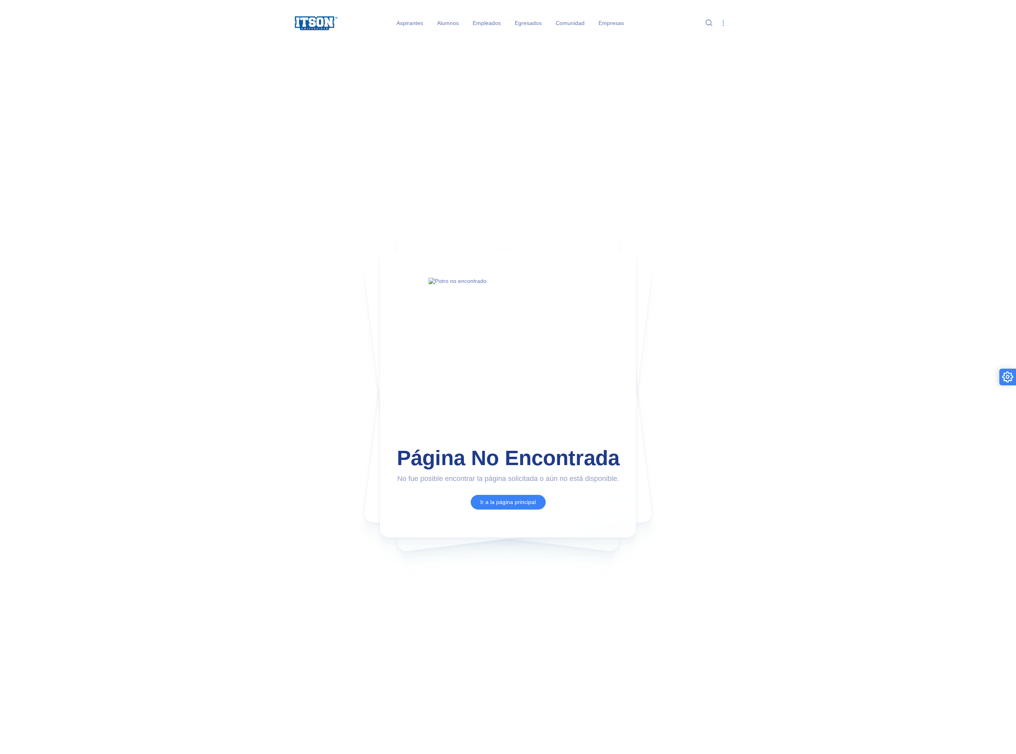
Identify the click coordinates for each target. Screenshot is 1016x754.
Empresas (611, 23)
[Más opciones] (723, 23)
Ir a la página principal (508, 502)
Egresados (528, 23)
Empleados (487, 23)
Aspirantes (409, 23)
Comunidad (570, 23)
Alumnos (448, 23)
